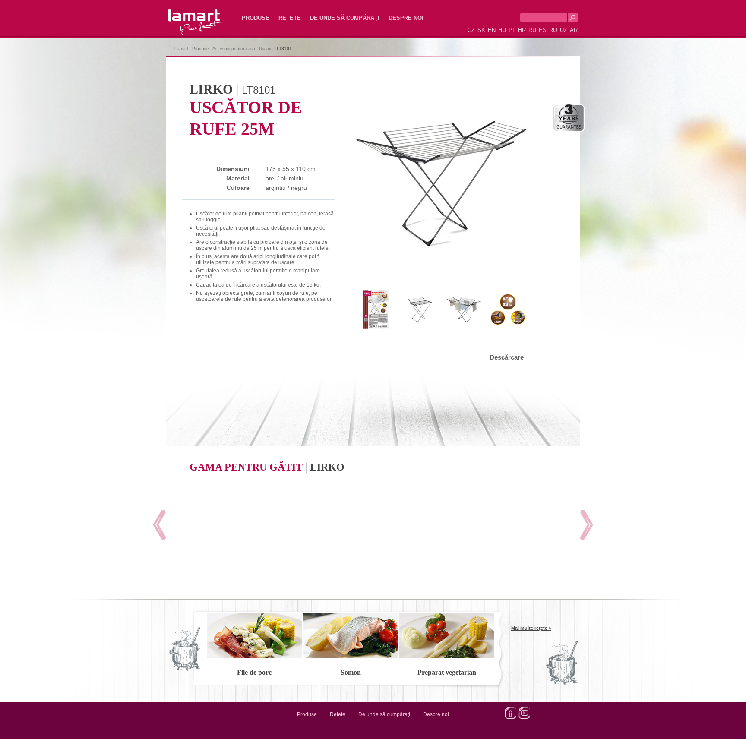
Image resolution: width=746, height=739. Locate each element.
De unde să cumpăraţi (344, 18)
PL (512, 30)
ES (543, 30)
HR (522, 30)
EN (492, 30)
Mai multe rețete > (531, 628)
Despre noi (406, 18)
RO (553, 30)
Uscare (266, 48)
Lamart (185, 15)
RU (532, 30)
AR (574, 30)
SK (481, 30)
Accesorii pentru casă (233, 48)
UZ (563, 30)
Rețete (289, 18)
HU (502, 30)
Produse (255, 18)
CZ (471, 30)
